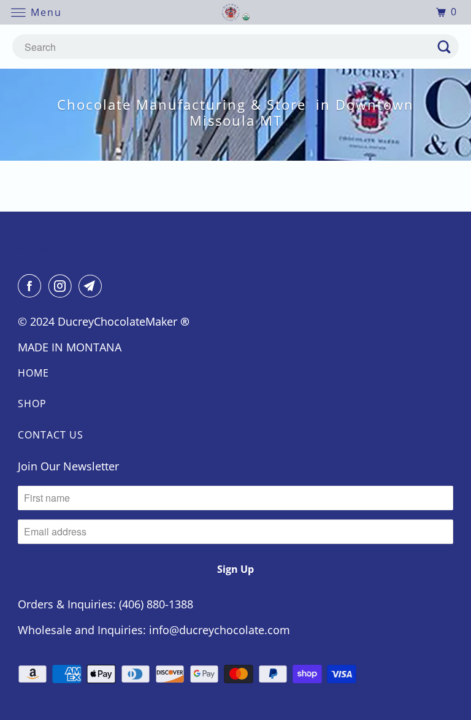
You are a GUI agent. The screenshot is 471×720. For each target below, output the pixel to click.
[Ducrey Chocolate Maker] (235, 12)
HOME (33, 373)
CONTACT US (50, 435)
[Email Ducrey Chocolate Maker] (92, 285)
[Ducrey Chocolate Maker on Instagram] (62, 285)
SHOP (32, 403)
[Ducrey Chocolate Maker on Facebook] (32, 285)
